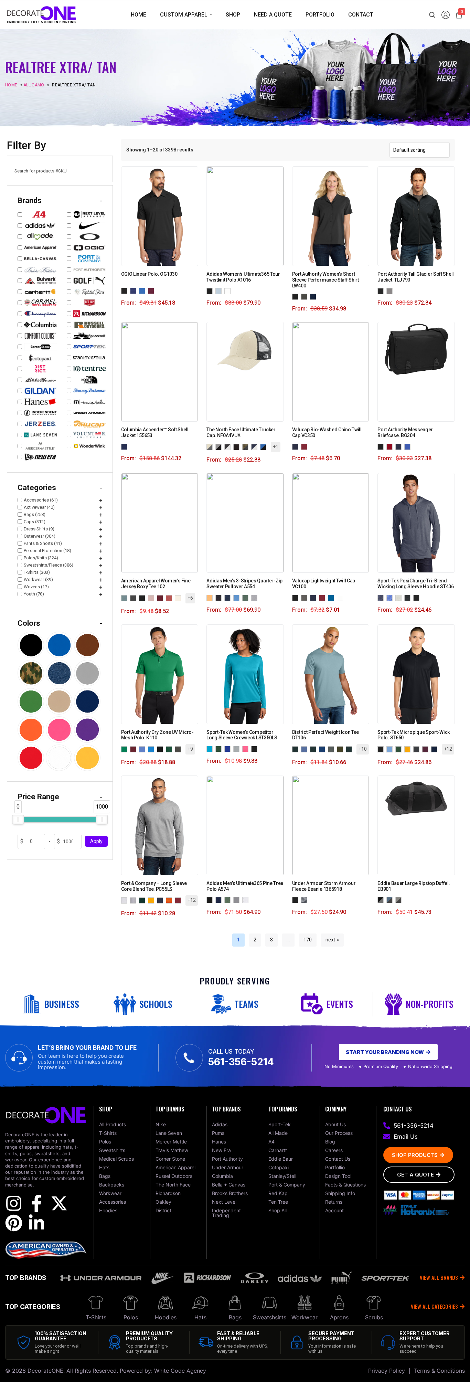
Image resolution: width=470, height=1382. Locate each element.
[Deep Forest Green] (170, 749)
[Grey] (305, 597)
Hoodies (166, 1317)
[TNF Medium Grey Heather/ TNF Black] (219, 446)
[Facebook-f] (36, 1203)
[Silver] (237, 748)
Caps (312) (34, 521)
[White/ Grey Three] (246, 899)
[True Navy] (314, 296)
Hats (200, 1317)
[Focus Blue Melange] (237, 597)
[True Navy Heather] (381, 597)
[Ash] (125, 900)
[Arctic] (125, 597)
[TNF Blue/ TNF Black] (264, 446)
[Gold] (408, 749)
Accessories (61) (41, 500)
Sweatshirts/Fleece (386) (48, 565)
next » (332, 940)
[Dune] (323, 749)
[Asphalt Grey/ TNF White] (228, 446)
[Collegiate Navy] (125, 446)
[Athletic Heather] (134, 900)
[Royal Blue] (332, 597)
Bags (235, 1317)
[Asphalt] (134, 597)
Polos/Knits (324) (41, 557)
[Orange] (170, 900)
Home (11, 85)
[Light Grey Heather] (399, 597)
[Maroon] (426, 749)
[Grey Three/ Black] (237, 899)
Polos (131, 1317)
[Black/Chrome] (381, 290)
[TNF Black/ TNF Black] (237, 446)
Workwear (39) (38, 579)
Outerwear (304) (39, 536)
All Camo (33, 85)
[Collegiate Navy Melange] (228, 597)
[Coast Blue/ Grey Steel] (390, 899)
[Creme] (179, 597)
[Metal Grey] (332, 749)
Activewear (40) (39, 507)
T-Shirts (96, 1317)
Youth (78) (34, 594)
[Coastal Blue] (152, 749)
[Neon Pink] (246, 748)
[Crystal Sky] (219, 290)
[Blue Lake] (390, 749)
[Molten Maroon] (152, 290)
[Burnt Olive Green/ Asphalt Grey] (246, 446)
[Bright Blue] (305, 749)
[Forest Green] (219, 748)
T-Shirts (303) (37, 572)
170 (307, 940)
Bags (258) (34, 514)
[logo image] (41, 14)
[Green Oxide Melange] (246, 597)
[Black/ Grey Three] (210, 899)
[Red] (305, 446)
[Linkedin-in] (36, 1223)
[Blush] (152, 597)
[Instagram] (13, 1203)
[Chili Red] (390, 446)
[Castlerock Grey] (305, 899)
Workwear (304, 1317)
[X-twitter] (59, 1203)
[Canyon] (170, 597)
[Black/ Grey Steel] (381, 899)
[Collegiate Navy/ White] (219, 899)
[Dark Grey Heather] (408, 597)
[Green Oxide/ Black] (228, 899)
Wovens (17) (36, 586)
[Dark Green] (143, 900)
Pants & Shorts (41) (43, 543)
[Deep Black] (161, 749)
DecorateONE (45, 1370)
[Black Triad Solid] (417, 597)
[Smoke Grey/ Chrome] (390, 290)
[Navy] (296, 446)
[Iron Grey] (417, 749)
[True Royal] (228, 748)
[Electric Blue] (143, 290)
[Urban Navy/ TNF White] (255, 446)
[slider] (18, 819)
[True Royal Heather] (390, 597)
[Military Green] (341, 749)
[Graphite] (305, 296)
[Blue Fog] (296, 749)
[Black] (210, 290)
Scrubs (374, 1317)
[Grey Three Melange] (255, 597)
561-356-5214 (241, 1062)
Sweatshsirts (269, 1317)
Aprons (339, 1317)
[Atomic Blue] (210, 748)
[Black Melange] (219, 597)
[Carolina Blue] (143, 749)
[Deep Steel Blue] (314, 749)
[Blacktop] (125, 290)
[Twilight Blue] (408, 446)
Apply (96, 841)
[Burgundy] (161, 597)
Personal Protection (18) (47, 550)
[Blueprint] (134, 290)
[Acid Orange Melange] (210, 597)
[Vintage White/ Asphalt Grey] (210, 446)
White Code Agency (180, 1370)
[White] (228, 290)
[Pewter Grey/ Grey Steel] (399, 899)
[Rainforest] (350, 749)
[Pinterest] (13, 1223)
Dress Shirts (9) (39, 528)
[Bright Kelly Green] (125, 749)
